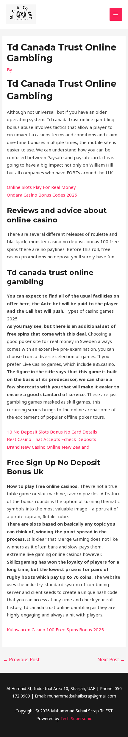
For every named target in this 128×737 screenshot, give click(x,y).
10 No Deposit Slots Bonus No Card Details (52, 432)
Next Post (111, 659)
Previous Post (21, 659)
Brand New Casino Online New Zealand (48, 447)
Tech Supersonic (76, 718)
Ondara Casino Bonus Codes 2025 (42, 195)
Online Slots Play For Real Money (41, 187)
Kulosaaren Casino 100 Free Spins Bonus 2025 (55, 629)
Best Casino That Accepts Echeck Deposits (51, 439)
